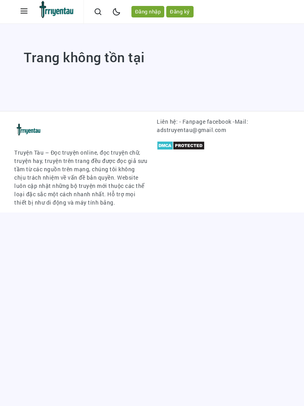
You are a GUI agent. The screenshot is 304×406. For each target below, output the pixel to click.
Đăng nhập (148, 11)
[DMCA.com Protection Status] (181, 144)
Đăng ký (180, 11)
